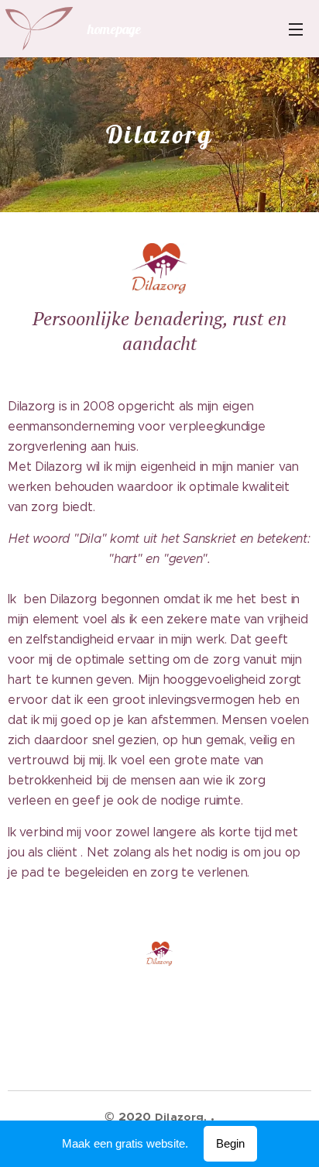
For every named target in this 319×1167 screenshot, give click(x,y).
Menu (295, 28)
